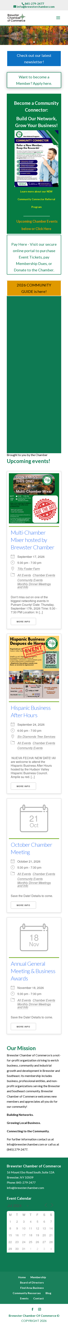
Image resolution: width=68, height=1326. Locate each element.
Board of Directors (32, 1282)
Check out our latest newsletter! (34, 58)
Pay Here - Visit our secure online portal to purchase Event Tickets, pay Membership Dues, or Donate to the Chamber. (34, 257)
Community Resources (27, 1293)
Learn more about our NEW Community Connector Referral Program (36, 199)
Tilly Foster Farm (28, 569)
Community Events (30, 580)
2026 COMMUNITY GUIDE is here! (34, 288)
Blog (48, 1293)
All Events (24, 575)
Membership (38, 1277)
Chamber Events (44, 575)
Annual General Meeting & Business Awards (33, 971)
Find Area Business (32, 1287)
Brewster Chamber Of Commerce (32, 1315)
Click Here (43, 229)
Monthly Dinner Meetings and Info (34, 585)
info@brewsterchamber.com (25, 1187)
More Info (23, 621)
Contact (38, 1298)
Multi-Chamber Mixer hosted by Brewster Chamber (32, 539)
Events (24, 1298)
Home (22, 1277)
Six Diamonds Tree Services (36, 737)
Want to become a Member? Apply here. (34, 80)
